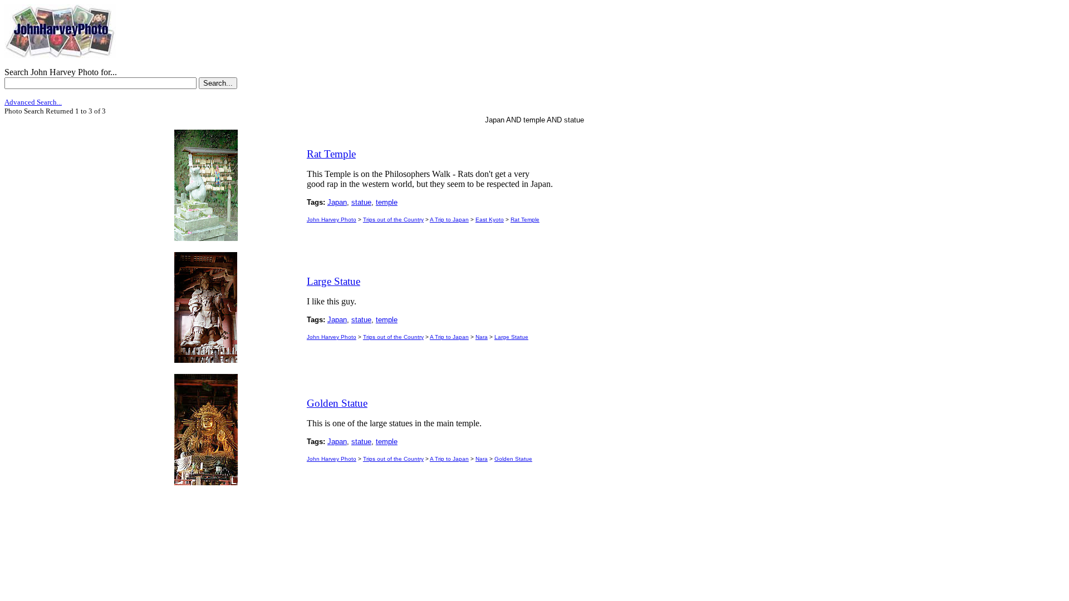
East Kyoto (489, 219)
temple (387, 202)
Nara (481, 337)
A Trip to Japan (449, 219)
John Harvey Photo (331, 219)
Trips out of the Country (393, 219)
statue (361, 202)
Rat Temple (525, 219)
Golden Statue (513, 459)
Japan (337, 202)
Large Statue (511, 337)
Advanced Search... (33, 102)
